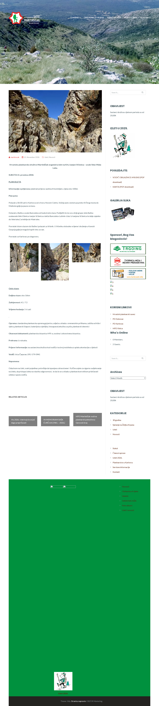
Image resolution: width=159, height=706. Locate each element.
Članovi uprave (119, 453)
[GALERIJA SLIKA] (122, 222)
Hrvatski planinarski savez (124, 314)
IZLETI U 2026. (130, 17)
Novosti (52, 157)
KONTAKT (145, 17)
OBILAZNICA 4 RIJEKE (94, 17)
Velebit (125, 496)
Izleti (46, 157)
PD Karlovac (118, 323)
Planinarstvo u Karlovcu (123, 462)
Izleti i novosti (128, 510)
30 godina (117, 420)
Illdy (68, 701)
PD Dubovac (118, 319)
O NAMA (74, 17)
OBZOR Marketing (94, 701)
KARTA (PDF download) (123, 187)
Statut (115, 448)
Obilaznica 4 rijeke (130, 491)
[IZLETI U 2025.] (122, 157)
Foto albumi (127, 505)
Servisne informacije (121, 467)
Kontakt (116, 472)
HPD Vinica (118, 328)
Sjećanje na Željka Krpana (123, 425)
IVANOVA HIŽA (114, 17)
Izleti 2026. (117, 458)
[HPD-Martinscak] (24, 33)
